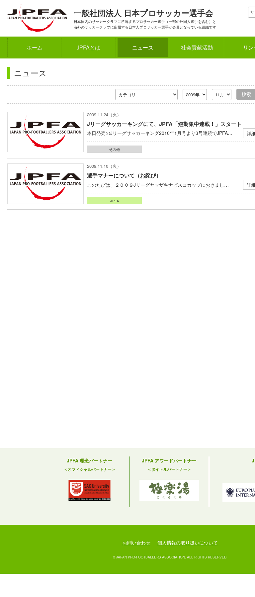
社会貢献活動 (197, 47)
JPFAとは (88, 47)
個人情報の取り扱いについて (187, 542)
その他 (114, 149)
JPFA (114, 200)
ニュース (142, 47)
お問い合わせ (136, 542)
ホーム (34, 47)
